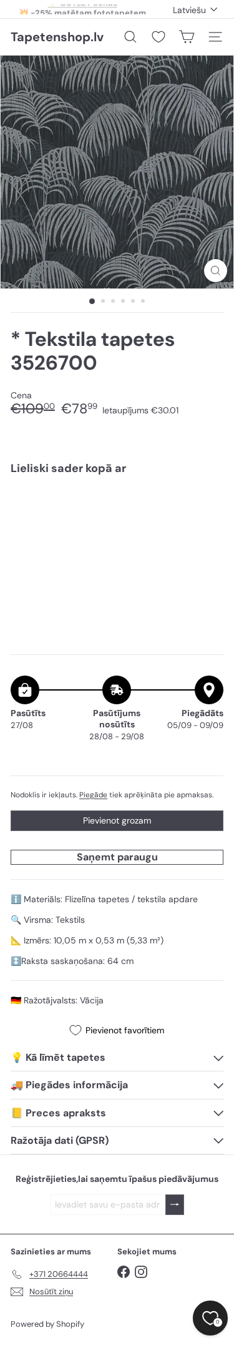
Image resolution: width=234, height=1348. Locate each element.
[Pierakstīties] (174, 1204)
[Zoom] (215, 270)
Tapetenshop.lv (57, 36)
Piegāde (93, 795)
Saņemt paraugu (117, 856)
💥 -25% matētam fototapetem (82, 9)
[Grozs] (186, 37)
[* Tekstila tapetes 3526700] (117, 524)
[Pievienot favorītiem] (206, 511)
